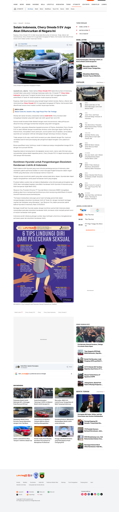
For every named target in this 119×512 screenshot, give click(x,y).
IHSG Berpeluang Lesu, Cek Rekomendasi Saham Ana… (93, 438)
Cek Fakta (85, 4)
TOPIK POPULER (81, 23)
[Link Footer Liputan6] (24, 475)
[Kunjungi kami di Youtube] (85, 494)
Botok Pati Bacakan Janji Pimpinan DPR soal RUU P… (93, 360)
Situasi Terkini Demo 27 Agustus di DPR (92, 376)
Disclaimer (33, 482)
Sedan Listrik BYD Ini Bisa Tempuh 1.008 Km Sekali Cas (22, 439)
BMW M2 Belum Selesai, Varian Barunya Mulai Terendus (92, 146)
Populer (80, 82)
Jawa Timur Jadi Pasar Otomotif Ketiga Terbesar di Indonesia (93, 116)
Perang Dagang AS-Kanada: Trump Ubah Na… (93, 422)
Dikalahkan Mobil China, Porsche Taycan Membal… (92, 75)
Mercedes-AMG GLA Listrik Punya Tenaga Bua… (92, 67)
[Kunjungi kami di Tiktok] (101, 494)
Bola (43, 4)
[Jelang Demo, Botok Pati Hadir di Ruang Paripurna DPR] (80, 383)
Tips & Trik (56, 9)
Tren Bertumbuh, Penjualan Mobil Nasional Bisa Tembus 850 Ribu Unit (93, 126)
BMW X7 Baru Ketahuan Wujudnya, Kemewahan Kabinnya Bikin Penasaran (93, 166)
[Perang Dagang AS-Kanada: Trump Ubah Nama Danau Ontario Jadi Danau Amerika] (80, 422)
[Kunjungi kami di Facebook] (89, 494)
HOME (16, 4)
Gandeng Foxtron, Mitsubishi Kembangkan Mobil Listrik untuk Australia (64, 421)
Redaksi (25, 482)
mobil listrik (48, 116)
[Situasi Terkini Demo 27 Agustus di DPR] (80, 376)
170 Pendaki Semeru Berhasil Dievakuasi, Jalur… (93, 430)
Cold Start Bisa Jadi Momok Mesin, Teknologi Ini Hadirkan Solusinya (93, 196)
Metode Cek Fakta (21, 485)
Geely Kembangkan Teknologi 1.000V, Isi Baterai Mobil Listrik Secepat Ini (43, 402)
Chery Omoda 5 (29, 103)
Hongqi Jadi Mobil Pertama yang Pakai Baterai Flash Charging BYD (63, 440)
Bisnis (28, 4)
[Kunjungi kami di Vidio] (82, 494)
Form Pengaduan (72, 482)
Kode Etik (41, 482)
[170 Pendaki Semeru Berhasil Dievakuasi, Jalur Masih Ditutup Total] (80, 430)
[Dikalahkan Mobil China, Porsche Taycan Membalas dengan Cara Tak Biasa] (79, 75)
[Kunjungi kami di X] (92, 494)
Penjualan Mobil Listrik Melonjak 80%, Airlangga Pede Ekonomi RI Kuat (21, 402)
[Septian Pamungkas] (18, 366)
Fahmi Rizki (24, 44)
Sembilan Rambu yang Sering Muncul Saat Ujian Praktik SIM (92, 136)
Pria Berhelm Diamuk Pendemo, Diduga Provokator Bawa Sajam (90, 345)
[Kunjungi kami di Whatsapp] (98, 494)
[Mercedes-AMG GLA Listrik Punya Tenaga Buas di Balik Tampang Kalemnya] (79, 67)
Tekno (68, 4)
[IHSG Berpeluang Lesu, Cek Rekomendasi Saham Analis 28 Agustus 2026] (80, 438)
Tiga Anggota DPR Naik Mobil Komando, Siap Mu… (93, 352)
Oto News (30, 9)
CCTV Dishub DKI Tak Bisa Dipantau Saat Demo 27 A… (93, 368)
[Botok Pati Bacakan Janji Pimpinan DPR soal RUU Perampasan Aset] (80, 360)
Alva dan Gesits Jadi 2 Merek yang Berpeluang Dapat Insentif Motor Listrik (94, 156)
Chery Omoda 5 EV (44, 91)
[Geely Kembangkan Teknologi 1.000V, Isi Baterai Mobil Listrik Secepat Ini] (90, 50)
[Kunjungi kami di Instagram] (95, 494)
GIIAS (67, 9)
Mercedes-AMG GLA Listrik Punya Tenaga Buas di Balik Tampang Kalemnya (64, 402)
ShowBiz (36, 4)
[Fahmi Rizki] (16, 45)
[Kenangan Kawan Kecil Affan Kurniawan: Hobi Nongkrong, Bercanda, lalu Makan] (80, 446)
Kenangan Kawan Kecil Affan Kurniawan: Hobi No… (93, 446)
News (22, 4)
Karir (92, 482)
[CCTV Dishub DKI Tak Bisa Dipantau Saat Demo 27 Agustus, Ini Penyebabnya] (80, 368)
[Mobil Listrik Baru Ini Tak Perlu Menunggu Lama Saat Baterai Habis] (90, 93)
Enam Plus (95, 4)
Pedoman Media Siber (52, 482)
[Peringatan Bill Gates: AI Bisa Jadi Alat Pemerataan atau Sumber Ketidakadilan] (90, 403)
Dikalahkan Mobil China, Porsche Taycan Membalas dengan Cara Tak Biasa (22, 421)
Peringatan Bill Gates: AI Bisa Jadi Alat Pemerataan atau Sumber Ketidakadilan (90, 415)
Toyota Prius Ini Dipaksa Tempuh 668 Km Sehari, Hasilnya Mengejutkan (42, 421)
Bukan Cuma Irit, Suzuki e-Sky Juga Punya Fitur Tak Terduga (36, 111)
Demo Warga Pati (83, 324)
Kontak (18, 482)
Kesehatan (60, 4)
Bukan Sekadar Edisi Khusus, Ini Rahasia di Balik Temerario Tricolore (94, 176)
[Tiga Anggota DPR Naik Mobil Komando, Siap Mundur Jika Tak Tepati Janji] (80, 352)
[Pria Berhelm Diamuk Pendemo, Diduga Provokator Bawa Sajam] (90, 334)
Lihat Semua (100, 82)
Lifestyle (50, 4)
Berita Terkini (82, 392)
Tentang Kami (84, 482)
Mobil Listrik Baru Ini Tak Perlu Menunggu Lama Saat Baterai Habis (93, 106)
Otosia (72, 9)
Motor (41, 9)
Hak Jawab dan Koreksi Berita (36, 485)
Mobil (36, 9)
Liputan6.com (29, 499)
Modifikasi (48, 9)
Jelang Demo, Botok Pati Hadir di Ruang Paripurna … (93, 383)
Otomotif (76, 4)
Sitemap (63, 482)
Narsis (62, 9)
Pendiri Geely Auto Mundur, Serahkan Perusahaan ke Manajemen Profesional (43, 440)
